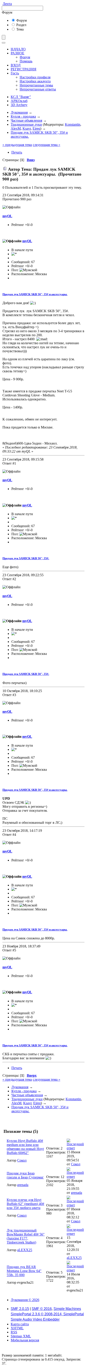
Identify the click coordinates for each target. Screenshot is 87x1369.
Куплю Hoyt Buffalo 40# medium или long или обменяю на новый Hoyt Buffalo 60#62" (25, 1147)
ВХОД (16, 65)
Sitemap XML (21, 1336)
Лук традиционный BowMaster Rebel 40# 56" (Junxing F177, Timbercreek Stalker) (26, 1236)
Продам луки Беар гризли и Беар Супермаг (25, 1175)
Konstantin (72, 124)
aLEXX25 (24, 1250)
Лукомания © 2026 (25, 1300)
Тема (19, 29)
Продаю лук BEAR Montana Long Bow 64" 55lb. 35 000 (24, 1271)
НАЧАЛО (18, 49)
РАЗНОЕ (17, 53)
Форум (21, 20)
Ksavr (27, 128)
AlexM (16, 128)
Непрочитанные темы (36, 85)
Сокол (22, 1160)
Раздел (20, 25)
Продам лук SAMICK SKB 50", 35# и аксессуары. (34, 294)
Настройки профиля (35, 77)
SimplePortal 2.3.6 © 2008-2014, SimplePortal (47, 1314)
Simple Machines (67, 1309)
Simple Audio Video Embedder (35, 1319)
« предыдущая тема (17, 145)
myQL (7, 216)
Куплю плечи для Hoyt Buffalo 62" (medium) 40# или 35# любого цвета (25, 1204)
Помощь (26, 61)
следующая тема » (46, 145)
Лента (7, 4)
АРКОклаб (19, 101)
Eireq (36, 128)
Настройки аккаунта (35, 81)
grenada (22, 1185)
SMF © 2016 (42, 1309)
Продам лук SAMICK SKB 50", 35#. (25, 558)
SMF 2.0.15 (20, 1309)
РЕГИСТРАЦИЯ (23, 69)
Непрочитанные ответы (38, 89)
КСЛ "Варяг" (21, 97)
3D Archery (19, 105)
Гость (15, 73)
